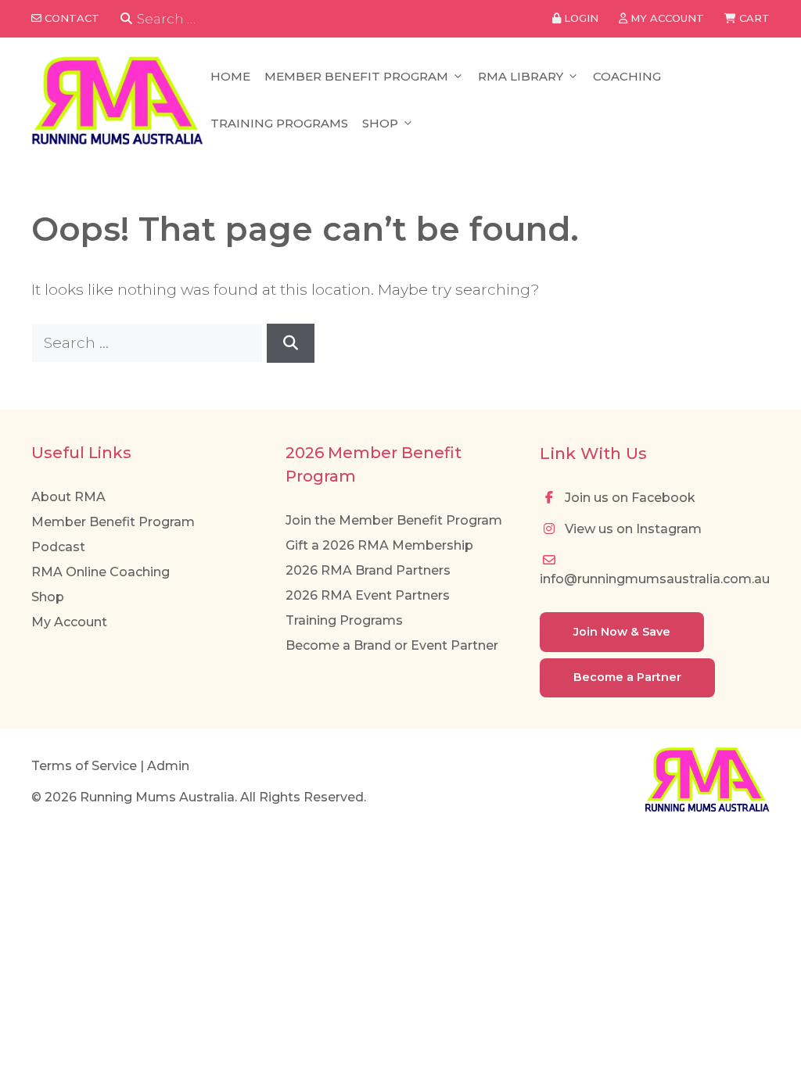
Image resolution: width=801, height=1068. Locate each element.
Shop (380, 123)
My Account (69, 622)
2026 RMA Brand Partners (368, 570)
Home (230, 76)
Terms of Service (84, 765)
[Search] (126, 19)
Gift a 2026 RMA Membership (379, 545)
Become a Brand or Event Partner (392, 645)
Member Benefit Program (356, 76)
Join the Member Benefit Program (394, 520)
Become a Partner (627, 677)
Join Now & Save (621, 632)
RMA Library (520, 76)
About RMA (68, 496)
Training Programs (279, 123)
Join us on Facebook (628, 497)
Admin (168, 765)
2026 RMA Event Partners (368, 595)
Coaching (627, 76)
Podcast (58, 546)
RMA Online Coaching (100, 571)
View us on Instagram (632, 528)
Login (579, 18)
